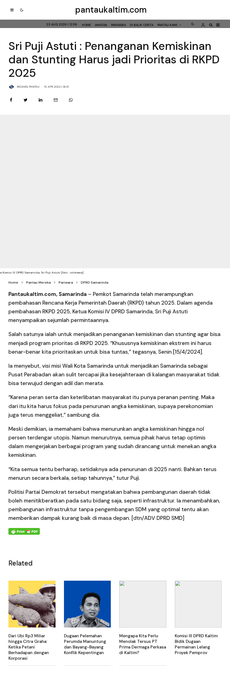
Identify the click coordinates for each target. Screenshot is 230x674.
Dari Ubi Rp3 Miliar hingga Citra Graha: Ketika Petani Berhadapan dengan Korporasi (28, 647)
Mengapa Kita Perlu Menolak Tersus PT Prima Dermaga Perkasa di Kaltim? (142, 644)
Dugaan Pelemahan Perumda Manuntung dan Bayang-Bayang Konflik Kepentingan (85, 644)
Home (86, 25)
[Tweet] (25, 100)
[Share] (11, 100)
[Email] (56, 100)
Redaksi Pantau (28, 87)
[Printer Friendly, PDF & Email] (24, 531)
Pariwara (118, 25)
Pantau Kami (167, 25)
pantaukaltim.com (111, 10)
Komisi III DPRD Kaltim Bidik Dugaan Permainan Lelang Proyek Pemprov (196, 644)
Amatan (101, 25)
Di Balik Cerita (141, 25)
